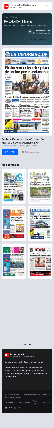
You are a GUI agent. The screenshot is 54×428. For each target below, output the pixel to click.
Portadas (14, 17)
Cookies (27, 402)
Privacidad (9, 402)
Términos (18, 402)
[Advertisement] (27, 315)
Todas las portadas (39, 39)
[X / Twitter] (19, 407)
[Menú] (46, 6)
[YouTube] (10, 407)
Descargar (11, 152)
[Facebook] (6, 407)
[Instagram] (15, 407)
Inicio (6, 17)
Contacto (45, 402)
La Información (7, 146)
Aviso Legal (35, 402)
